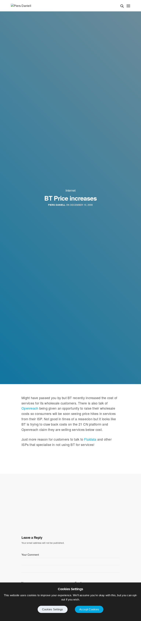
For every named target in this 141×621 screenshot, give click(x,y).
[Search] (122, 6)
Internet (71, 190)
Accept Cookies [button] (89, 609)
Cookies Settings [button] (52, 609)
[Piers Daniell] (21, 6)
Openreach (29, 408)
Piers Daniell (56, 204)
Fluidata (90, 439)
